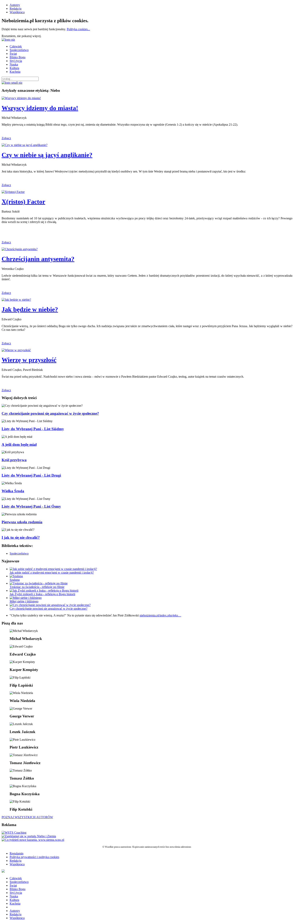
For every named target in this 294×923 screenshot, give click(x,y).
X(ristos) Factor (23, 201)
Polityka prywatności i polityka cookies (34, 857)
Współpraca (17, 12)
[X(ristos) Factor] (13, 192)
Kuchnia (15, 71)
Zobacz (6, 138)
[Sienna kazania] (33, 839)
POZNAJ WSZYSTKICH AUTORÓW (27, 817)
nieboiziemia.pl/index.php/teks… (160, 615)
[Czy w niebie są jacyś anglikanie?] (24, 145)
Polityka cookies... (78, 29)
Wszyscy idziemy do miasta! (40, 108)
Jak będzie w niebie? (30, 309)
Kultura (14, 68)
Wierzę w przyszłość (29, 359)
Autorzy (15, 5)
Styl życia (16, 61)
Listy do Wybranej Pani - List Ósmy (31, 506)
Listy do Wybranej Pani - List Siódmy (33, 429)
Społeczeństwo (19, 50)
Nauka (14, 64)
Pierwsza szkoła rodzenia (22, 522)
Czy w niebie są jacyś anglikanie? (47, 154)
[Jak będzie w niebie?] (16, 299)
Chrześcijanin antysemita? (38, 258)
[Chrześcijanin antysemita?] (20, 249)
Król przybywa (14, 460)
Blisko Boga (17, 57)
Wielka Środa (13, 491)
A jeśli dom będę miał (19, 444)
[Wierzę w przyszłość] (16, 350)
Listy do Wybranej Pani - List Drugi (31, 475)
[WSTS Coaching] (14, 832)
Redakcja (15, 8)
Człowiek (16, 46)
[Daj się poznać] (29, 836)
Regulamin (16, 853)
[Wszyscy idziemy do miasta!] (21, 98)
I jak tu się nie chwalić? (21, 537)
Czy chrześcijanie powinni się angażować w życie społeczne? (50, 413)
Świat (13, 53)
